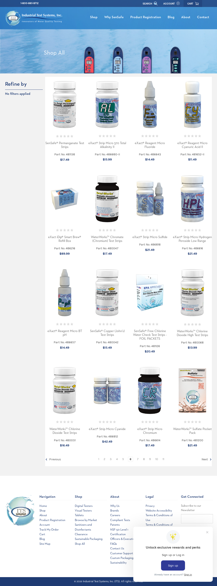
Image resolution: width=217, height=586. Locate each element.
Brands (114, 510)
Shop (93, 17)
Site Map (44, 543)
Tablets (79, 515)
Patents (115, 524)
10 (156, 459)
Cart (42, 534)
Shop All (80, 543)
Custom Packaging (122, 558)
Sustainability (118, 562)
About (185, 17)
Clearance (81, 534)
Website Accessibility (159, 510)
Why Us (115, 506)
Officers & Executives (123, 539)
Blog (171, 17)
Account (169, 3)
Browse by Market (86, 520)
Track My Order (49, 529)
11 (163, 459)
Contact (203, 17)
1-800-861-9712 (30, 3)
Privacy (150, 506)
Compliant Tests (120, 520)
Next (205, 459)
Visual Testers (83, 510)
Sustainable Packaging (89, 539)
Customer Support (121, 553)
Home (43, 506)
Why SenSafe (114, 17)
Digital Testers (84, 506)
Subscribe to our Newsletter (191, 508)
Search (148, 3)
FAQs (113, 543)
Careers (115, 515)
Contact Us (117, 548)
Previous (55, 459)
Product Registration (145, 17)
